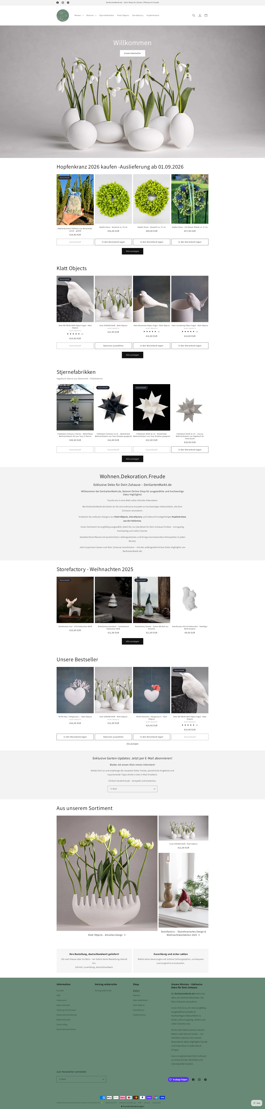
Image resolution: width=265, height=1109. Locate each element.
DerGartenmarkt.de (69, 1103)
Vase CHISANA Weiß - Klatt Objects (113, 325)
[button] (79, 15)
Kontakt (60, 990)
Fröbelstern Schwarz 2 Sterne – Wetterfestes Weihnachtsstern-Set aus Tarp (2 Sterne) (75, 435)
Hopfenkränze (139, 1015)
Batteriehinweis (64, 1019)
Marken (136, 990)
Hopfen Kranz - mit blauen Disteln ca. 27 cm (190, 227)
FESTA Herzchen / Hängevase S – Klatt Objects (151, 718)
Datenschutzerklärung (67, 1015)
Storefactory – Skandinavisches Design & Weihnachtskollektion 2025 (183, 933)
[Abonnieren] (154, 789)
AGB (58, 995)
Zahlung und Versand (66, 1010)
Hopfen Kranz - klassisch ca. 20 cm (113, 227)
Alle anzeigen (132, 251)
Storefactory (138, 1010)
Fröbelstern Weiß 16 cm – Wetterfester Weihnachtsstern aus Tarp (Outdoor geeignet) (151, 435)
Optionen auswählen (113, 345)
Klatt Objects (139, 1005)
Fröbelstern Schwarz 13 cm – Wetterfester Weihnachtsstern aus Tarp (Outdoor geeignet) (113, 435)
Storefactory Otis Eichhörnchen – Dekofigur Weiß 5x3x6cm (189, 627)
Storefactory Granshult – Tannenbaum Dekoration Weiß (113, 627)
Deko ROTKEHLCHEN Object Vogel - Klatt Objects (75, 326)
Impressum (62, 1000)
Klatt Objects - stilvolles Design (105, 934)
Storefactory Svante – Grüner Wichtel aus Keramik (151, 627)
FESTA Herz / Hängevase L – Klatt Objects (75, 717)
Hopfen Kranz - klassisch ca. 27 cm (152, 227)
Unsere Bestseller (132, 53)
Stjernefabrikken (140, 1000)
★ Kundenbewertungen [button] (132, 1106)
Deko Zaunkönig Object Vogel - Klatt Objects (190, 325)
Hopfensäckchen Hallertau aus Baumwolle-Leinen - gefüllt (75, 229)
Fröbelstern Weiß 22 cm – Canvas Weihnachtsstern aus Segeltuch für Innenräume (190, 436)
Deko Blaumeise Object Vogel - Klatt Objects (152, 325)
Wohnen (137, 995)
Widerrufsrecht (63, 1005)
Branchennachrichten (66, 1029)
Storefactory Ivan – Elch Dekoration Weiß (75, 626)
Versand (147, 1102)
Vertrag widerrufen (103, 990)
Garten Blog (62, 1024)
